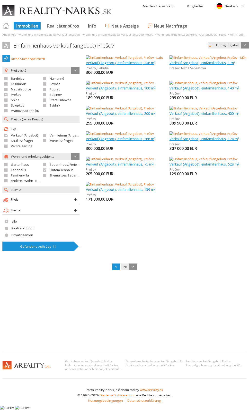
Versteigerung (21, 146)
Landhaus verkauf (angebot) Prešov (208, 361)
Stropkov (17, 105)
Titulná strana (6, 25)
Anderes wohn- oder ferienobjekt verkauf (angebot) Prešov (103, 369)
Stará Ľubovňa (60, 100)
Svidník (55, 105)
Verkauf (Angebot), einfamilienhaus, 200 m (121, 113)
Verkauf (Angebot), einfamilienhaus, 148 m (121, 62)
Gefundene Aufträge (38, 246)
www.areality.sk (151, 390)
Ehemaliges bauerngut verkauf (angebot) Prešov (216, 365)
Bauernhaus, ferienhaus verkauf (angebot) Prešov (156, 361)
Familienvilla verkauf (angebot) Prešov (149, 365)
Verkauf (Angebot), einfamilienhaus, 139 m (121, 189)
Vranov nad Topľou (25, 110)
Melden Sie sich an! (158, 6)
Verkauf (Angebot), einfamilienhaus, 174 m (204, 138)
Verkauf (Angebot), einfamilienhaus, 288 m (121, 138)
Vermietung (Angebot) (66, 135)
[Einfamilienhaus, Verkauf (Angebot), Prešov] (120, 83)
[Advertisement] (124, 311)
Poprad (55, 89)
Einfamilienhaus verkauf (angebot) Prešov (63, 45)
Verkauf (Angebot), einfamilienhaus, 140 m (204, 88)
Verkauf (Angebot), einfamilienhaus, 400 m (204, 113)
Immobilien (27, 26)
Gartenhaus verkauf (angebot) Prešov (88, 361)
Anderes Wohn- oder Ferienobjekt (36, 180)
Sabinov (56, 94)
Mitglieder (195, 6)
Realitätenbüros (63, 26)
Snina (15, 100)
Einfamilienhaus (61, 170)
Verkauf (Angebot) (24, 135)
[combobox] (228, 45)
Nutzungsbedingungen (105, 400)
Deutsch (231, 6)
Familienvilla (20, 175)
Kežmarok (18, 84)
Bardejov (17, 78)
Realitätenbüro (22, 228)
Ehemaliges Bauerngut (66, 175)
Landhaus (18, 170)
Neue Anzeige (125, 26)
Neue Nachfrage (170, 26)
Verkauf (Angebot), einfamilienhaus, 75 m (120, 164)
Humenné (57, 78)
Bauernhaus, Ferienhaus (68, 164)
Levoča (55, 84)
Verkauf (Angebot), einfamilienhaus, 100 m (121, 88)
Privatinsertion (22, 235)
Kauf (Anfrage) (22, 140)
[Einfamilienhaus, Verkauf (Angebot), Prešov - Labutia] (125, 57)
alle (14, 221)
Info (92, 26)
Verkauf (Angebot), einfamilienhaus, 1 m (202, 62)
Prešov (16, 94)
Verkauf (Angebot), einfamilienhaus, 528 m (204, 164)
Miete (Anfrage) (61, 140)
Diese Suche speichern (28, 59)
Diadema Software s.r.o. (117, 395)
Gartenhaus (20, 164)
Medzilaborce (21, 89)
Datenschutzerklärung (144, 400)
